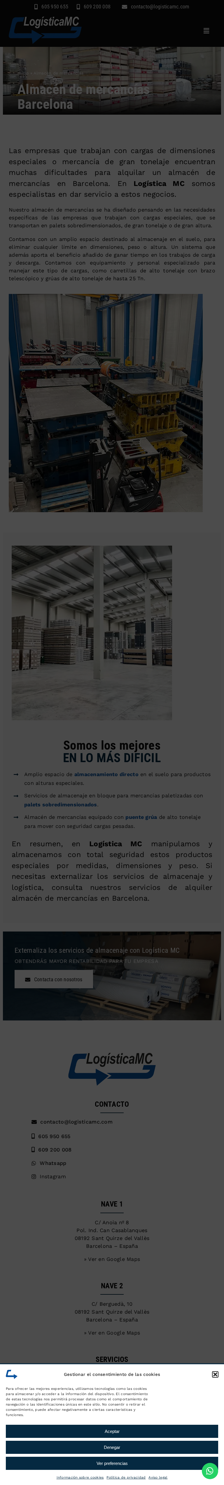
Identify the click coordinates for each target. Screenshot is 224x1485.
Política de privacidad (126, 1477)
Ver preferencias (112, 1463)
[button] (215, 1374)
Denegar (112, 1447)
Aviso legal (157, 1477)
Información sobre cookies (80, 1477)
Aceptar (112, 1431)
